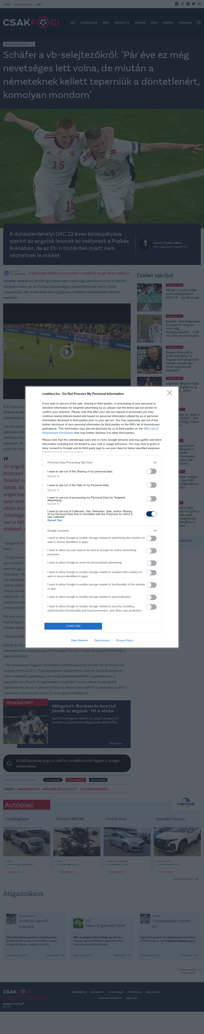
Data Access (102, 640)
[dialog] (102, 517)
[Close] (171, 394)
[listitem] (102, 462)
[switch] (151, 471)
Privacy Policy (124, 640)
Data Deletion (79, 640)
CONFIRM (73, 626)
